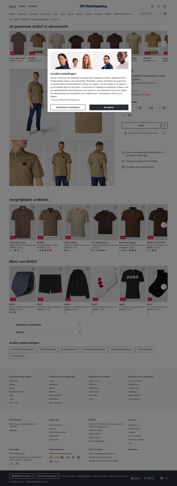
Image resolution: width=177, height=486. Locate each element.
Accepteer (109, 107)
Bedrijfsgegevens (73, 100)
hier (118, 93)
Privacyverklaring (58, 100)
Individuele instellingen (68, 107)
